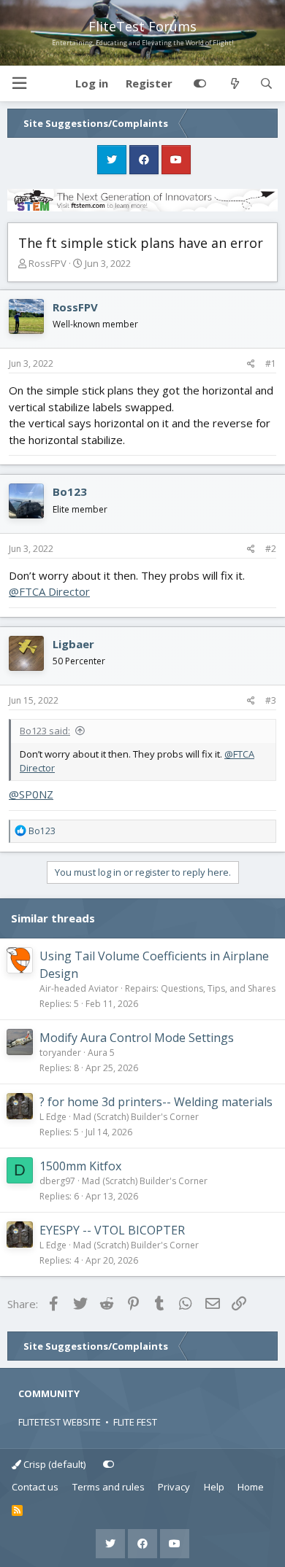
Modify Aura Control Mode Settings (136, 1038)
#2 (270, 549)
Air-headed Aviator (78, 988)
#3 (270, 700)
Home (251, 1486)
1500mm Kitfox (80, 1166)
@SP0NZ (31, 794)
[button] (19, 83)
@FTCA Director (49, 591)
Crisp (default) (53, 1464)
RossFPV (47, 263)
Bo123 (70, 491)
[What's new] (234, 83)
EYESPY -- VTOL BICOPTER (112, 1230)
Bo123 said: (45, 730)
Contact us (35, 1486)
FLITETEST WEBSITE (59, 1421)
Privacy (174, 1486)
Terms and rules (108, 1486)
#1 (270, 363)
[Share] (251, 364)
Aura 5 (101, 1052)
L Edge (52, 1117)
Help (214, 1486)
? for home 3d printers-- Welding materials (156, 1102)
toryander (60, 1052)
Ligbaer (73, 644)
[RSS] (17, 1511)
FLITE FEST (135, 1421)
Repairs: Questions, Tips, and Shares (200, 988)
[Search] (266, 83)
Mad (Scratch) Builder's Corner (136, 1117)
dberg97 (57, 1181)
